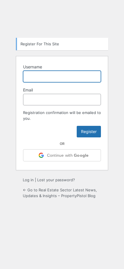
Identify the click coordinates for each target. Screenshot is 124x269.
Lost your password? (56, 180)
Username (32, 66)
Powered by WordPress (62, 18)
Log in (28, 180)
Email (28, 89)
